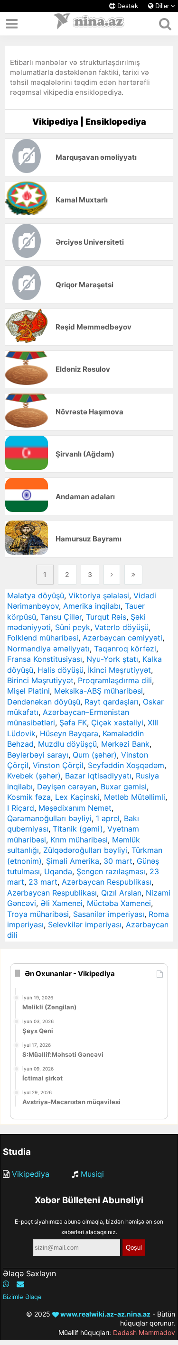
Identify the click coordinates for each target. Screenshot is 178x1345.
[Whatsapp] (6, 1284)
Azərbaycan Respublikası (106, 882)
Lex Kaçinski (77, 797)
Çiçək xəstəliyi (117, 722)
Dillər (162, 5)
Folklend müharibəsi (42, 637)
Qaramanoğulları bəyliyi (49, 818)
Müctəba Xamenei (119, 903)
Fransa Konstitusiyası (44, 659)
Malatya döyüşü (35, 595)
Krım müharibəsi (79, 839)
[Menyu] (12, 24)
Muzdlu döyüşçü (67, 744)
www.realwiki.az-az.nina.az (104, 1314)
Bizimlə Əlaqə (22, 1296)
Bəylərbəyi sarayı (37, 754)
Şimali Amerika (72, 861)
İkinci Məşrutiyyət (119, 670)
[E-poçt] (20, 1284)
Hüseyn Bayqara (69, 733)
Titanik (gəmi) (78, 828)
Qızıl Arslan (121, 892)
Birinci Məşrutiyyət (40, 680)
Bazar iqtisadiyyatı (98, 775)
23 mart (42, 882)
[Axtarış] (165, 24)
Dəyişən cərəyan (66, 786)
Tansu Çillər (61, 617)
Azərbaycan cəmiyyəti (122, 637)
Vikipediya (30, 1174)
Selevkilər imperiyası (85, 924)
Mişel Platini (28, 690)
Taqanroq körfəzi (125, 648)
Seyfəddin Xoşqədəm (126, 765)
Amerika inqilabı (92, 606)
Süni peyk (72, 627)
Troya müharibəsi (38, 914)
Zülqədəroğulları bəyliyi (85, 850)
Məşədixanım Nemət (75, 808)
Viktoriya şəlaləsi (98, 595)
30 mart (117, 861)
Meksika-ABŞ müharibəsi (98, 690)
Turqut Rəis (106, 617)
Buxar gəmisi (124, 786)
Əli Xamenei (61, 903)
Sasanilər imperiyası (108, 914)
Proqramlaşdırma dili (115, 680)
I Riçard (20, 808)
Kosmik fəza (29, 797)
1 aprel (108, 818)
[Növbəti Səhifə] (111, 575)
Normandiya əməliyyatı (48, 648)
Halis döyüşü (60, 670)
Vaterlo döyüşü (121, 627)
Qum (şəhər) (95, 754)
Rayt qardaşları (111, 701)
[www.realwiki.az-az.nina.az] (89, 24)
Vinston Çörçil (58, 765)
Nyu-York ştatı (112, 659)
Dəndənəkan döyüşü (43, 701)
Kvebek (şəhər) (34, 775)
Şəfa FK (73, 722)
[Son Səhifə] (133, 575)
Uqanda (58, 871)
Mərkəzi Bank (125, 744)
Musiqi (92, 1174)
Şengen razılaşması (110, 871)
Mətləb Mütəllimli (134, 797)
